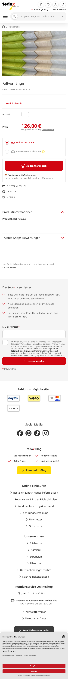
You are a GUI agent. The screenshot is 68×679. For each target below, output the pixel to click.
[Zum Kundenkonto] (55, 4)
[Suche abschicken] (62, 16)
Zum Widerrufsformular (36, 630)
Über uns (35, 563)
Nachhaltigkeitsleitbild (35, 576)
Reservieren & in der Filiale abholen (36, 499)
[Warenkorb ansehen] (63, 4)
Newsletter (35, 519)
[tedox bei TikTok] (37, 433)
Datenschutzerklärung (21, 351)
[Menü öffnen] (5, 16)
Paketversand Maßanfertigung (22, 175)
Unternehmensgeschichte (35, 570)
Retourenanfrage (35, 618)
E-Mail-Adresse (11, 326)
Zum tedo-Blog (36, 470)
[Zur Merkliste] (48, 4)
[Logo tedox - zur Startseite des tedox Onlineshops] (10, 6)
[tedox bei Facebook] (20, 433)
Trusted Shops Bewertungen (21, 238)
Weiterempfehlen (17, 186)
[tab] (34, 142)
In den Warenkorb (36, 165)
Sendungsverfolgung (35, 513)
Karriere (36, 550)
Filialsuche (36, 543)
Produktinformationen (17, 212)
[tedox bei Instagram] (46, 433)
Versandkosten (48, 129)
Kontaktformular (36, 611)
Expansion (36, 556)
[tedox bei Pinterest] (28, 433)
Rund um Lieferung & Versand (36, 506)
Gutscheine (36, 526)
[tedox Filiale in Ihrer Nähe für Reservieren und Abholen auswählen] (41, 4)
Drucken (11, 191)
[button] (34, 53)
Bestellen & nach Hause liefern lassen (35, 492)
